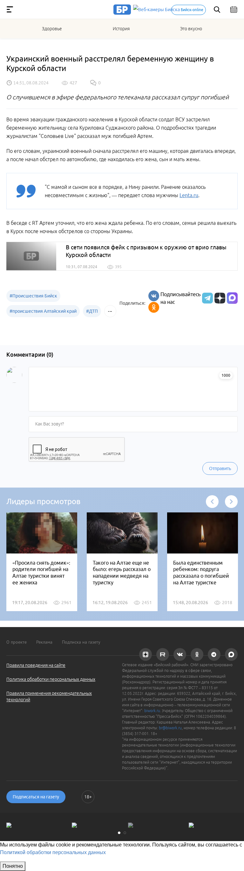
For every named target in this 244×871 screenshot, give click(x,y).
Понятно (13, 866)
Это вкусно (191, 28)
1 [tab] (119, 833)
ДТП (92, 311)
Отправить (220, 468)
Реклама (44, 642)
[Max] (232, 298)
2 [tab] (125, 833)
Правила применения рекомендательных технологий (49, 696)
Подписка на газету (81, 642)
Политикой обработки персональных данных (53, 852)
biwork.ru (152, 711)
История (121, 28)
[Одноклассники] (153, 307)
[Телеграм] (206, 298)
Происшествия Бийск (33, 295)
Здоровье (52, 28)
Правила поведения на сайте (35, 665)
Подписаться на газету (36, 796)
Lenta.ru (189, 195)
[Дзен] (219, 298)
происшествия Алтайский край (43, 311)
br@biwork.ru (170, 728)
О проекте (16, 642)
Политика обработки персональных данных (50, 679)
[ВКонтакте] (153, 295)
